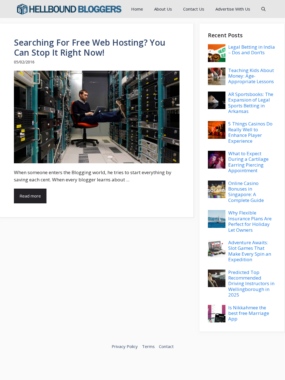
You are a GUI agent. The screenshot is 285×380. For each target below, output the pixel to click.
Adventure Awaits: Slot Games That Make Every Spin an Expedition (249, 251)
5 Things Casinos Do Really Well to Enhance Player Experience (250, 132)
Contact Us (193, 9)
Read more (30, 196)
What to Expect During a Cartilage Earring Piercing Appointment (248, 162)
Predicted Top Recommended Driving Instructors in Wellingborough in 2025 (251, 283)
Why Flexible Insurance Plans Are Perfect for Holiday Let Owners (250, 221)
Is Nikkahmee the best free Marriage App (248, 313)
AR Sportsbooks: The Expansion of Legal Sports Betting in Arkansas (250, 102)
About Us (163, 9)
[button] (263, 9)
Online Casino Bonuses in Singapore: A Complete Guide (246, 191)
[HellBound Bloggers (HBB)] (69, 9)
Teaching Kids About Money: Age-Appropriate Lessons (251, 76)
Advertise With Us (232, 9)
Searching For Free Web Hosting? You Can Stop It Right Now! (89, 47)
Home (137, 9)
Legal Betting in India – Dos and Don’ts (251, 50)
